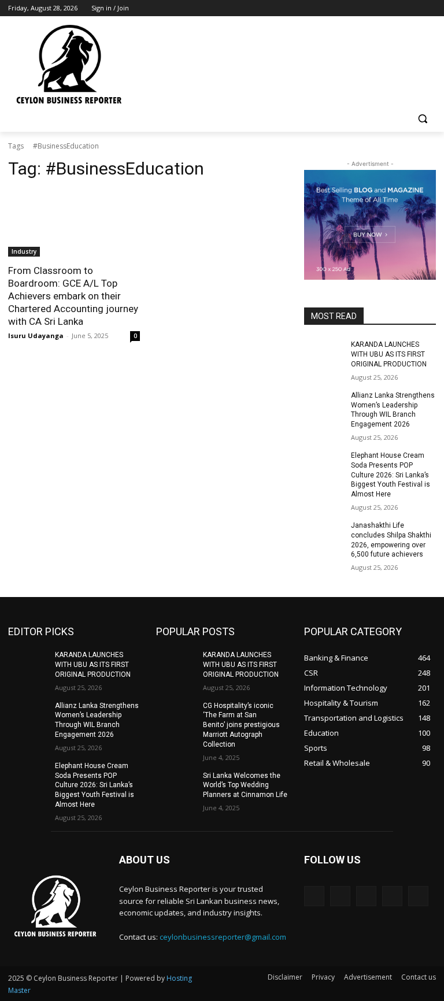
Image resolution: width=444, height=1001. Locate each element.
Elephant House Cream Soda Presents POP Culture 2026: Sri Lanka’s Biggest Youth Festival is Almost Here (390, 474)
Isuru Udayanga (36, 335)
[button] (422, 118)
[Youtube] (429, 8)
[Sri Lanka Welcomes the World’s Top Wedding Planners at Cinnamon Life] (175, 785)
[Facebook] (365, 8)
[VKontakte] (418, 896)
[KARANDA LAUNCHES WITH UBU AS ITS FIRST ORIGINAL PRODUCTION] (323, 354)
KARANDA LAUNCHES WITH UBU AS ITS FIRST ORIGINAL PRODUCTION (389, 354)
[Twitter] (397, 8)
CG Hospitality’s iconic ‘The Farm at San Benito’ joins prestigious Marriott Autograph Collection (241, 725)
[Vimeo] (413, 8)
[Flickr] (366, 896)
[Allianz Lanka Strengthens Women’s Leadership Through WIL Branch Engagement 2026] (323, 404)
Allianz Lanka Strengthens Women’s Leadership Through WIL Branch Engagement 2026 (393, 409)
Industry (24, 251)
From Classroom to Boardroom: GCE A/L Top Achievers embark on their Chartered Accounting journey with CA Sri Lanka (73, 296)
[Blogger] (314, 896)
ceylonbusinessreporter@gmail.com (223, 937)
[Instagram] (381, 8)
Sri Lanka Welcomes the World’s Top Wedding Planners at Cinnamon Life (245, 785)
